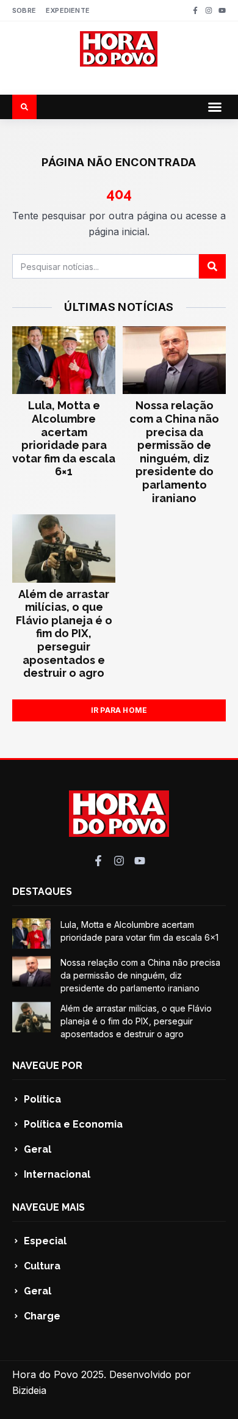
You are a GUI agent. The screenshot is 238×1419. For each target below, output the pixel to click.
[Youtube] (222, 10)
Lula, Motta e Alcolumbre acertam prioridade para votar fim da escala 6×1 (63, 438)
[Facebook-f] (195, 10)
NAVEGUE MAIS (48, 1207)
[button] (215, 107)
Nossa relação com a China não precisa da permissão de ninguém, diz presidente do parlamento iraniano (174, 451)
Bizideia (29, 1390)
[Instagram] (208, 10)
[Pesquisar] (212, 266)
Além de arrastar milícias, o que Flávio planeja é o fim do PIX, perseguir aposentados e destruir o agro (64, 634)
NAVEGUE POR (47, 1065)
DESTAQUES (42, 891)
